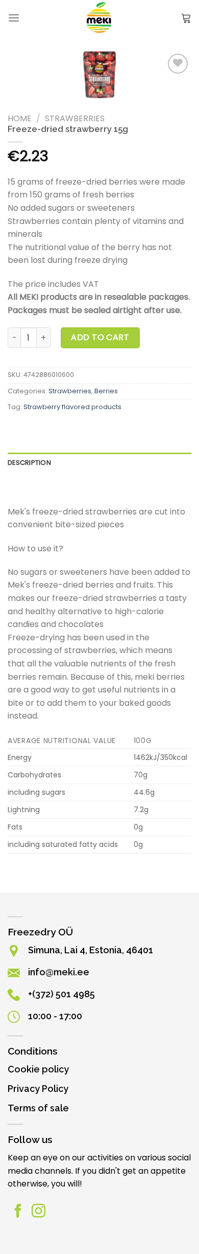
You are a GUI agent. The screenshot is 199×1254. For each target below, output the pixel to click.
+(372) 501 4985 (61, 994)
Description (29, 462)
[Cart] (186, 18)
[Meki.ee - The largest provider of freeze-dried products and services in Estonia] (99, 18)
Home (20, 118)
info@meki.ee (58, 972)
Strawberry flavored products (72, 406)
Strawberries (75, 118)
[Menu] (14, 17)
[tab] (99, 463)
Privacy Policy (38, 1088)
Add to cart (100, 337)
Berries (106, 391)
